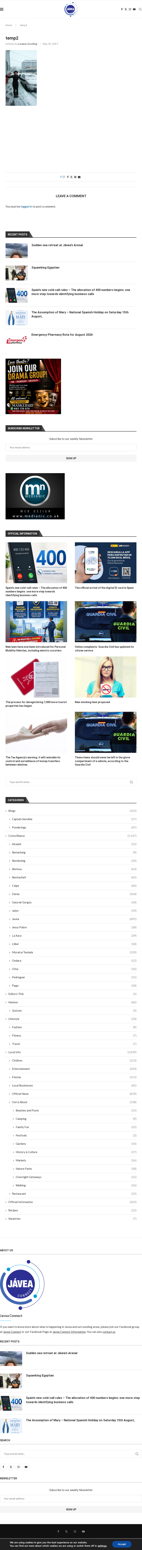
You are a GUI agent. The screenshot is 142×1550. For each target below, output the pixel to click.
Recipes (72, 1210)
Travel (74, 1043)
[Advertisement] (71, 141)
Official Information (72, 1202)
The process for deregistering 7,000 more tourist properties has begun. (36, 704)
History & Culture (76, 1152)
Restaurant (74, 1193)
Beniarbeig (74, 852)
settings (102, 1546)
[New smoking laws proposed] (105, 677)
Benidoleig (74, 860)
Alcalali (74, 844)
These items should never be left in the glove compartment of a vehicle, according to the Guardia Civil (102, 761)
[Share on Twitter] (71, 176)
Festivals (76, 1135)
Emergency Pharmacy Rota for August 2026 (62, 334)
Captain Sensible (74, 819)
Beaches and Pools (76, 1110)
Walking (76, 1185)
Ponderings (74, 827)
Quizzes (74, 1010)
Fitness (74, 1035)
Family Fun (76, 1127)
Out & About (74, 1102)
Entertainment (74, 1068)
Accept (122, 1544)
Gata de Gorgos (74, 902)
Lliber (74, 944)
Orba (74, 969)
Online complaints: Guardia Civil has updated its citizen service (104, 648)
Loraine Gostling (27, 43)
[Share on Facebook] (68, 176)
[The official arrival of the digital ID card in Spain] (105, 562)
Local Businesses (74, 1085)
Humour (72, 1002)
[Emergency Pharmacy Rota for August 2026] (17, 340)
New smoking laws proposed (92, 702)
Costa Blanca (72, 835)
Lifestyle (72, 1018)
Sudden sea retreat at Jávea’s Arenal (57, 245)
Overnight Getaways (76, 1177)
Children (74, 1060)
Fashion (74, 1027)
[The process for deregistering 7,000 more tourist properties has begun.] (36, 677)
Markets (76, 1160)
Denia (74, 894)
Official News (74, 1093)
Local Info (72, 1052)
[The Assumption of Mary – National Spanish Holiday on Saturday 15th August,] (17, 317)
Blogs (72, 810)
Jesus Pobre (74, 927)
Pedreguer (74, 977)
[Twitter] (125, 9)
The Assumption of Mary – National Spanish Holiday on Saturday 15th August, (80, 314)
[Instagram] (130, 9)
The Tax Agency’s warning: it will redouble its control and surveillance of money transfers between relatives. (33, 761)
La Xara (74, 935)
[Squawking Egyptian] (17, 273)
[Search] (140, 9)
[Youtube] (134, 9)
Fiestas (74, 1077)
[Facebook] (122, 9)
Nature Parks (76, 1168)
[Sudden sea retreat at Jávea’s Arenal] (17, 250)
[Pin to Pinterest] (75, 176)
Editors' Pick (72, 993)
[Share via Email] (79, 176)
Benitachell (74, 877)
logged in (26, 206)
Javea (74, 919)
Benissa (74, 869)
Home (9, 25)
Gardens (76, 1143)
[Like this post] (63, 176)
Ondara (74, 960)
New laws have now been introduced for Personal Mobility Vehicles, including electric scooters (36, 648)
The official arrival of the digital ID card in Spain (104, 587)
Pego (74, 985)
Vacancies (72, 1218)
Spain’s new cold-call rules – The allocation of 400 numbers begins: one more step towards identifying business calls (36, 591)
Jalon (74, 910)
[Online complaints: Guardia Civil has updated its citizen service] (105, 621)
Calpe (74, 885)
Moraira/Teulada (74, 952)
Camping (76, 1118)
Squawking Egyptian (45, 267)
